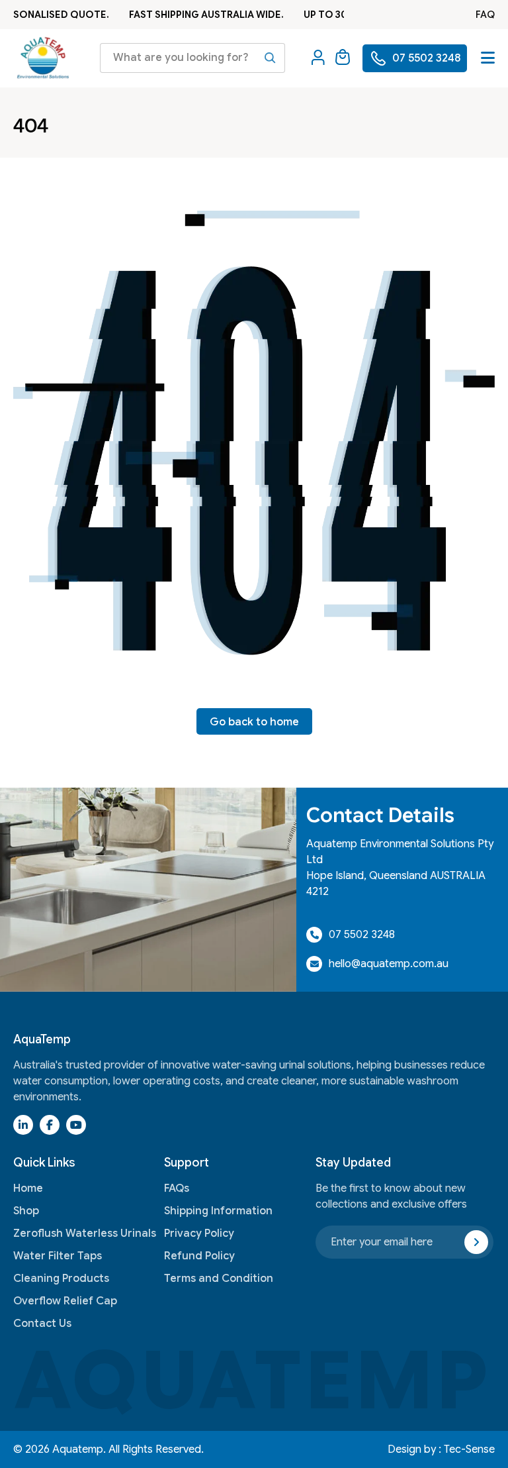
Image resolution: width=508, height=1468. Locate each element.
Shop (26, 1211)
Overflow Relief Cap (65, 1301)
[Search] (270, 58)
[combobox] (192, 58)
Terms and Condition (218, 1278)
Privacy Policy (199, 1233)
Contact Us (42, 1323)
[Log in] (318, 58)
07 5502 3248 (362, 934)
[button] (342, 58)
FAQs (176, 1188)
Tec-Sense (469, 1449)
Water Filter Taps (57, 1256)
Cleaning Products (61, 1278)
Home (28, 1188)
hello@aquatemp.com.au (388, 963)
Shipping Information (218, 1211)
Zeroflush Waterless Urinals (84, 1233)
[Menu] (487, 58)
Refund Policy (199, 1256)
